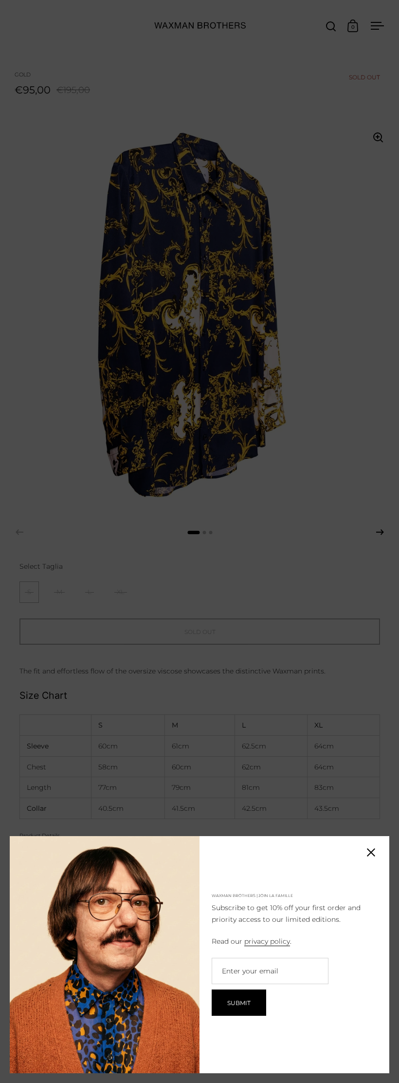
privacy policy (267, 941)
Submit (239, 1003)
